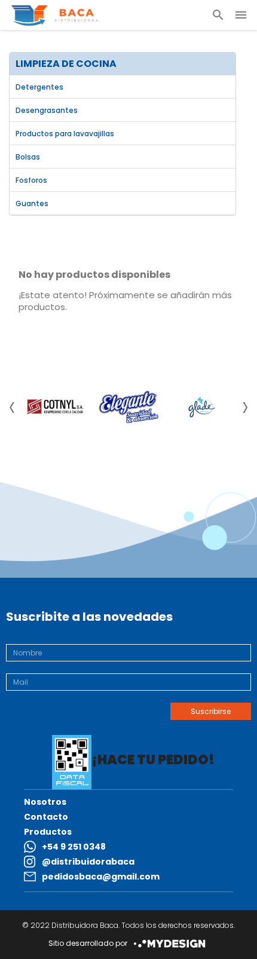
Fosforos (31, 180)
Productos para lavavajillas (65, 133)
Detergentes (39, 87)
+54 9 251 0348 (74, 847)
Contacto (46, 817)
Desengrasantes (47, 110)
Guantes (32, 203)
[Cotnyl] (54, 407)
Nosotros (45, 802)
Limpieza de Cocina (66, 64)
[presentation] (12, 409)
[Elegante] (128, 407)
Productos (48, 832)
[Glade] (201, 407)
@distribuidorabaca (88, 862)
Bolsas (28, 157)
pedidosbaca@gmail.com (101, 877)
